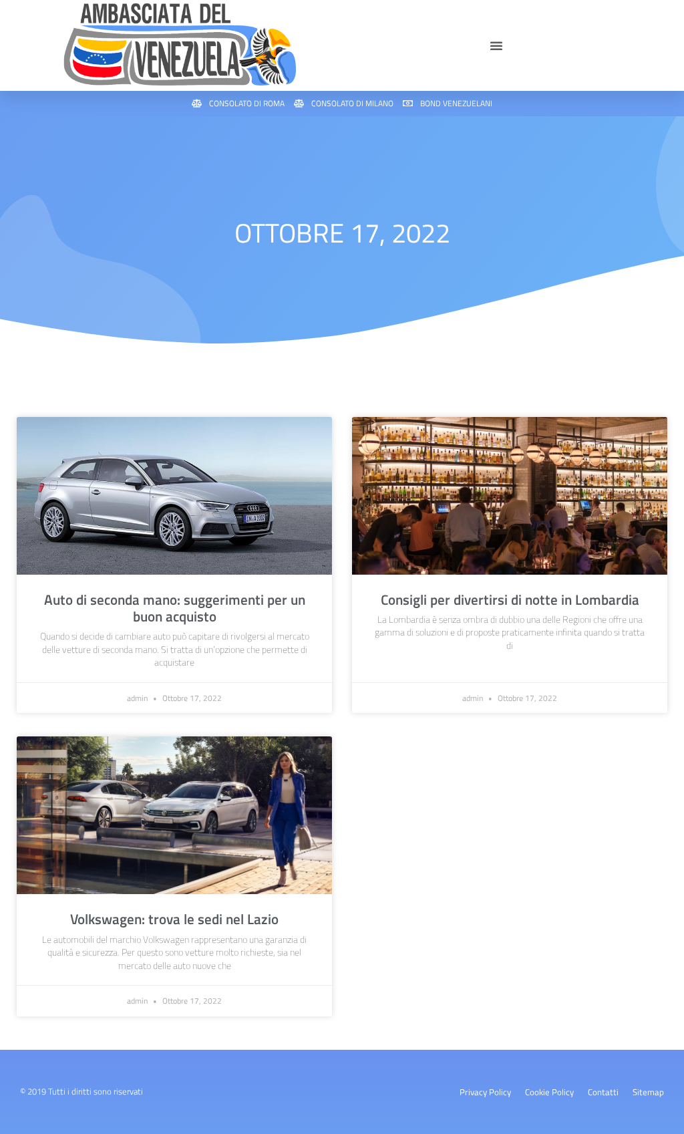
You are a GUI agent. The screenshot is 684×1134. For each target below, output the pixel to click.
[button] (496, 45)
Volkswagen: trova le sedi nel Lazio (174, 919)
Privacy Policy (485, 1092)
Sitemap (648, 1092)
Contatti (603, 1092)
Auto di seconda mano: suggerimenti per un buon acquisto (174, 608)
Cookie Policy (549, 1092)
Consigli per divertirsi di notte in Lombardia (510, 599)
